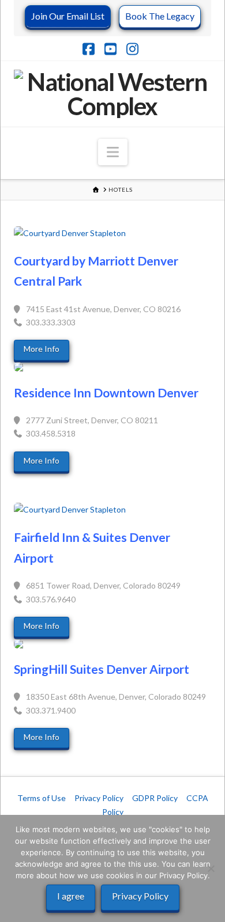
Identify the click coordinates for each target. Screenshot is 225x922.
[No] (210, 868)
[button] (112, 152)
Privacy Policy (98, 798)
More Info (41, 349)
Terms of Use (41, 798)
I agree (70, 895)
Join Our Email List (67, 15)
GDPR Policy (155, 798)
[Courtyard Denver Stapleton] (112, 233)
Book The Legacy (159, 15)
